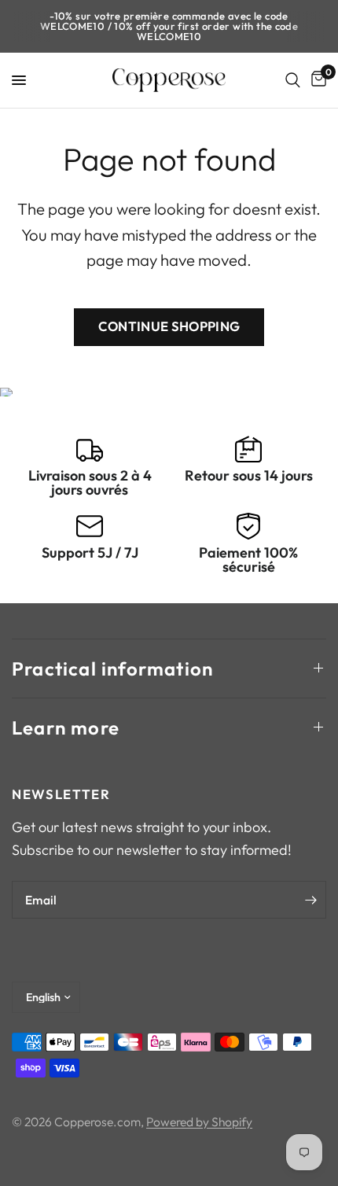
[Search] (293, 80)
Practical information (112, 668)
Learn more (65, 727)
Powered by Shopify (199, 1121)
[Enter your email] (310, 900)
